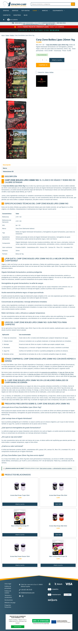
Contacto (6, 15)
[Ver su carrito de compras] (4, 19)
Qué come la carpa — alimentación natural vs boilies (56, 468)
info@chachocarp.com (27, 592)
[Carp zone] (41, 81)
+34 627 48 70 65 (26, 589)
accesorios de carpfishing (49, 372)
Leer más (58, 504)
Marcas (45, 10)
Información (17, 626)
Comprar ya (43, 65)
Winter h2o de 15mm (67, 374)
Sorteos (15, 10)
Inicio (3, 35)
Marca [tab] (5, 168)
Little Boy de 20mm (34, 374)
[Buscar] (73, 4)
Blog (25, 15)
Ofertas (6, 10)
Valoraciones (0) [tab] (8, 171)
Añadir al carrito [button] (19, 504)
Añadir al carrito (57, 60)
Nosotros (17, 15)
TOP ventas (25, 10)
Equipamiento (58, 10)
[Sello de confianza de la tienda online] (66, 600)
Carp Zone (73, 376)
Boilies (12, 35)
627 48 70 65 (34, 24)
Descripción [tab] (7, 165)
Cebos (35, 10)
